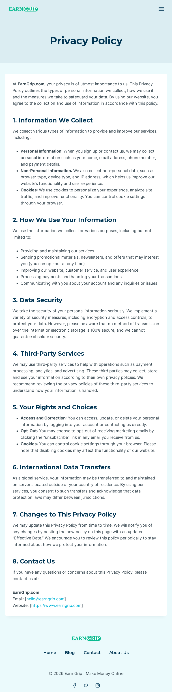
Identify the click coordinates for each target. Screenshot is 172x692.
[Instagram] (97, 685)
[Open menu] (161, 8)
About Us (119, 652)
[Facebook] (74, 685)
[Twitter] (86, 685)
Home (49, 652)
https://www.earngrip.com (56, 605)
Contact (92, 652)
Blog (70, 652)
